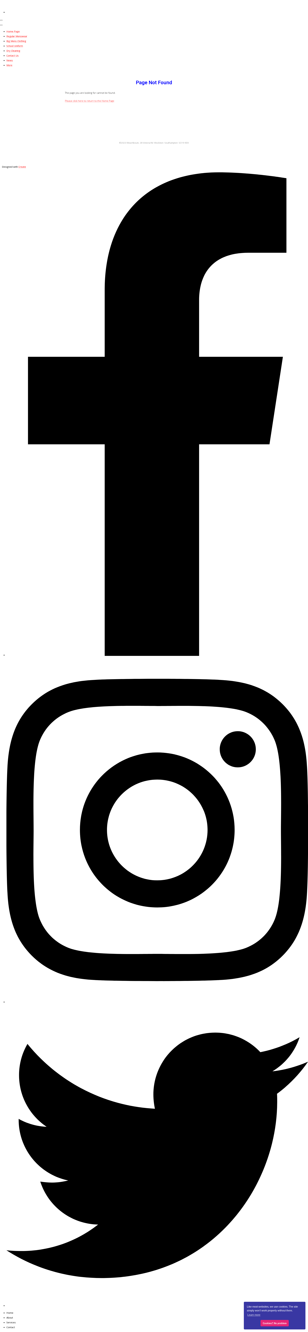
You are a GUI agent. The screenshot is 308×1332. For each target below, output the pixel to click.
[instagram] (157, 1001)
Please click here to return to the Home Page (89, 100)
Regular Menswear (16, 36)
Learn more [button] (253, 1315)
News (9, 60)
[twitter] (157, 1305)
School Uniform (14, 45)
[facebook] (157, 655)
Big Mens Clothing (16, 41)
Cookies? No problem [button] (275, 1323)
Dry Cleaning (13, 50)
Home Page (13, 31)
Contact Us (12, 55)
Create (22, 166)
